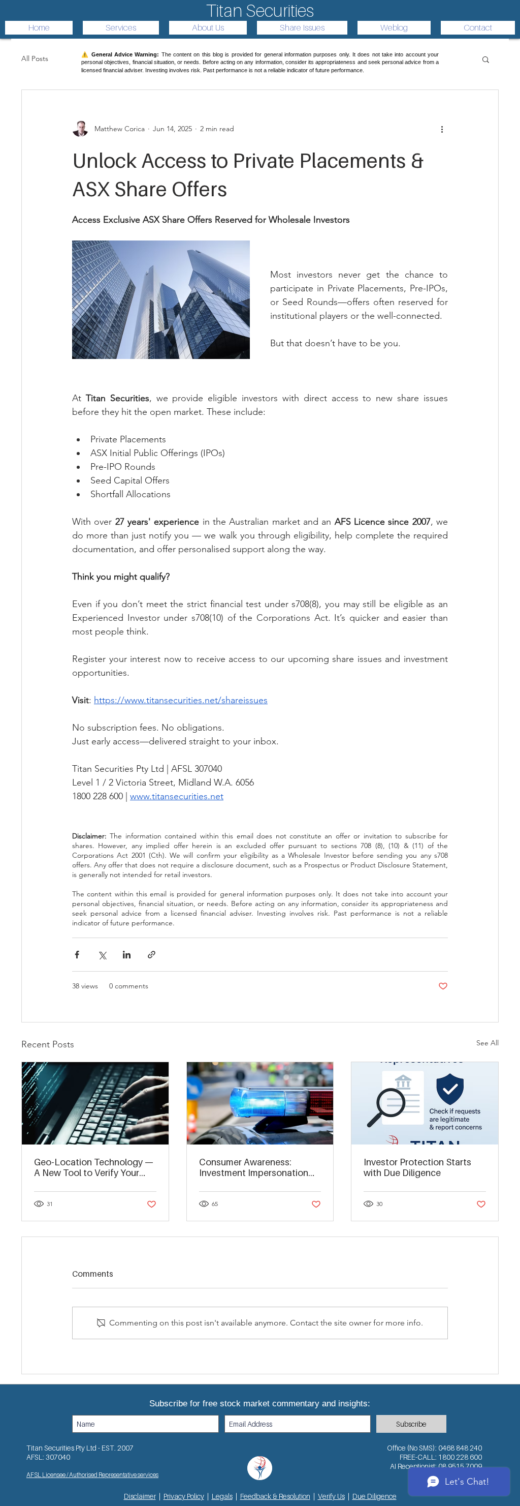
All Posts (34, 58)
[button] (486, 59)
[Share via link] (151, 954)
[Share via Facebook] (77, 954)
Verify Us (331, 1496)
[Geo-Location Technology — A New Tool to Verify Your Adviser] (95, 1103)
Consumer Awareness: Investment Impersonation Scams (253, 1167)
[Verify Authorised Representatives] (424, 1103)
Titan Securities (260, 10)
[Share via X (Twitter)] (102, 954)
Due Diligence (374, 1496)
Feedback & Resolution (275, 1496)
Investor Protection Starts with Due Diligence (417, 1167)
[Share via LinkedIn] (127, 954)
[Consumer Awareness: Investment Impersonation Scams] (260, 1103)
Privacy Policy (184, 1496)
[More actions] (442, 129)
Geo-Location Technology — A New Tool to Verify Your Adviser (93, 1167)
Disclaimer (140, 1496)
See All (487, 1042)
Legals (222, 1496)
